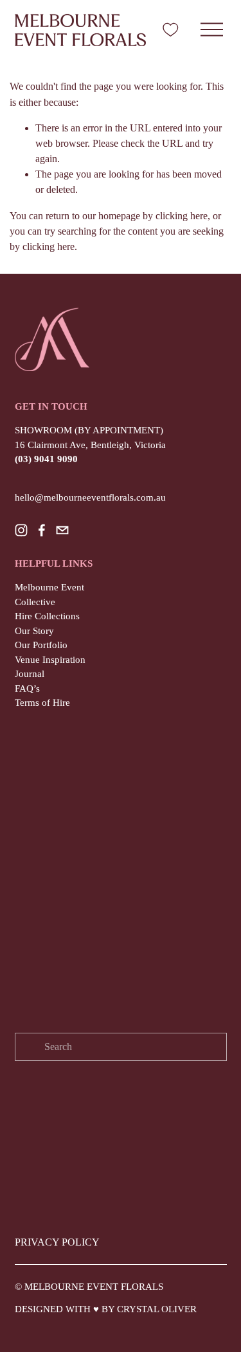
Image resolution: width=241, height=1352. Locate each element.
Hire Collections (47, 616)
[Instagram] (21, 530)
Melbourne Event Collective (49, 594)
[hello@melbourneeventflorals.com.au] (62, 530)
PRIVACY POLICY (57, 1242)
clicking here (182, 215)
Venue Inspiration (50, 660)
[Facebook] (41, 530)
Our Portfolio (41, 645)
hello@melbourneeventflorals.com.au (90, 497)
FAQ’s (27, 688)
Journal (29, 674)
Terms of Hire (42, 702)
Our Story (34, 631)
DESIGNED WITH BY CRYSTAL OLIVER (106, 1309)
